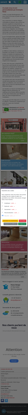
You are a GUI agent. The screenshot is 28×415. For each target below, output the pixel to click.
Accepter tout (22, 224)
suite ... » (13, 203)
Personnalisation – (11, 212)
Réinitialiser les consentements (10, 220)
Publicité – (9, 206)
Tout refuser (22, 220)
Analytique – (10, 203)
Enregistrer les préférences (11, 224)
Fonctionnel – (10, 209)
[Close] (26, 191)
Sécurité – (9, 216)
